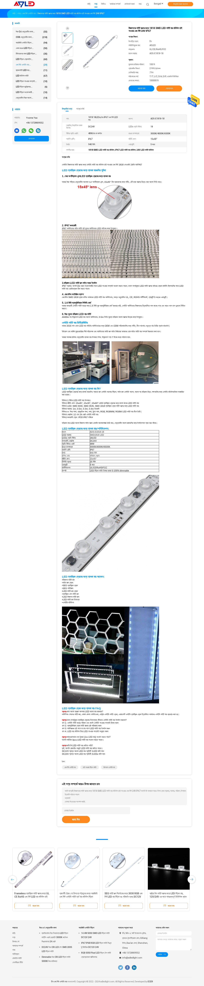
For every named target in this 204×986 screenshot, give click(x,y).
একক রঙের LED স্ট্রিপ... (31, 48)
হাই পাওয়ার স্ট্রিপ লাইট (89, 767)
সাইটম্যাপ (15, 954)
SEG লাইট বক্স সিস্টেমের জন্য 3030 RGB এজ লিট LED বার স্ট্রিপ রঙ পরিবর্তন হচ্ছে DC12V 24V (123, 896)
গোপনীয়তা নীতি (17, 962)
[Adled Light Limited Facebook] (127, 967)
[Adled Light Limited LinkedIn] (134, 967)
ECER (150, 981)
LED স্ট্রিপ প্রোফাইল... (31, 59)
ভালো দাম (141, 88)
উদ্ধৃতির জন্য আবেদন (180, 4)
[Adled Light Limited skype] (38, 130)
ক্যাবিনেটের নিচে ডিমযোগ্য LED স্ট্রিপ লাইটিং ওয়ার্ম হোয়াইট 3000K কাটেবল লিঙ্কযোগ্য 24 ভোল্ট (55, 937)
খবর (13, 950)
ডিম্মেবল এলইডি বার (109, 767)
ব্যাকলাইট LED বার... (31, 70)
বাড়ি (13, 933)
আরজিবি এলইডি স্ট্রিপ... (31, 42)
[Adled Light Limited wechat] (31, 130)
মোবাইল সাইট (17, 958)
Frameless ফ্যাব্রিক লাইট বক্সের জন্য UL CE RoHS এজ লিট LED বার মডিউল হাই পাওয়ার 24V (31, 896)
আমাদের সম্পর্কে (17, 945)
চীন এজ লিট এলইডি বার (59, 981)
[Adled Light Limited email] (16, 130)
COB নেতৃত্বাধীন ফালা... (31, 37)
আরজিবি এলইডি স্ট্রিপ (86, 927)
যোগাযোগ (31, 138)
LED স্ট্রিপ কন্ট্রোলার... (31, 87)
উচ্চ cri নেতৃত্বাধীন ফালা (47, 927)
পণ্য (13, 937)
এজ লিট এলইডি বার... (31, 64)
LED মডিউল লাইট (31, 75)
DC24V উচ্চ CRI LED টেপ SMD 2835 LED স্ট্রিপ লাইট (57, 949)
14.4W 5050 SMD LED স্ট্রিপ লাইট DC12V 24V (95, 935)
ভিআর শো (15, 941)
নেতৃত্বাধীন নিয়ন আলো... (31, 98)
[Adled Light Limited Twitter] (120, 967)
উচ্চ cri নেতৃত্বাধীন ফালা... (31, 31)
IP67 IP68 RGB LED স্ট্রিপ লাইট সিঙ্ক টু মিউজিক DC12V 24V (96, 945)
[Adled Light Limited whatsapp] (24, 130)
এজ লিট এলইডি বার (70, 767)
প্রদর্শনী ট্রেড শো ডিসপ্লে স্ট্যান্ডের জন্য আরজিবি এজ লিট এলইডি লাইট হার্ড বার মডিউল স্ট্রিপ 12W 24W (78, 896)
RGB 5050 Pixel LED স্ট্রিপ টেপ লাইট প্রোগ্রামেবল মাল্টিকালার (96, 955)
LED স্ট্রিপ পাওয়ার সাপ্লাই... (31, 81)
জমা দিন (76, 819)
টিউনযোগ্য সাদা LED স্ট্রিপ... (31, 53)
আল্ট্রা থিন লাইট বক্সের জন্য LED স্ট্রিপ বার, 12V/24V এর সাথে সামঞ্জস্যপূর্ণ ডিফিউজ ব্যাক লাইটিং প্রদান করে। (168, 896)
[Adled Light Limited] (24, 4)
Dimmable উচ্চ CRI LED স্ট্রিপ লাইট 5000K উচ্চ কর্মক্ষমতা (56, 959)
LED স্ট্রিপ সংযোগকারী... (31, 92)
